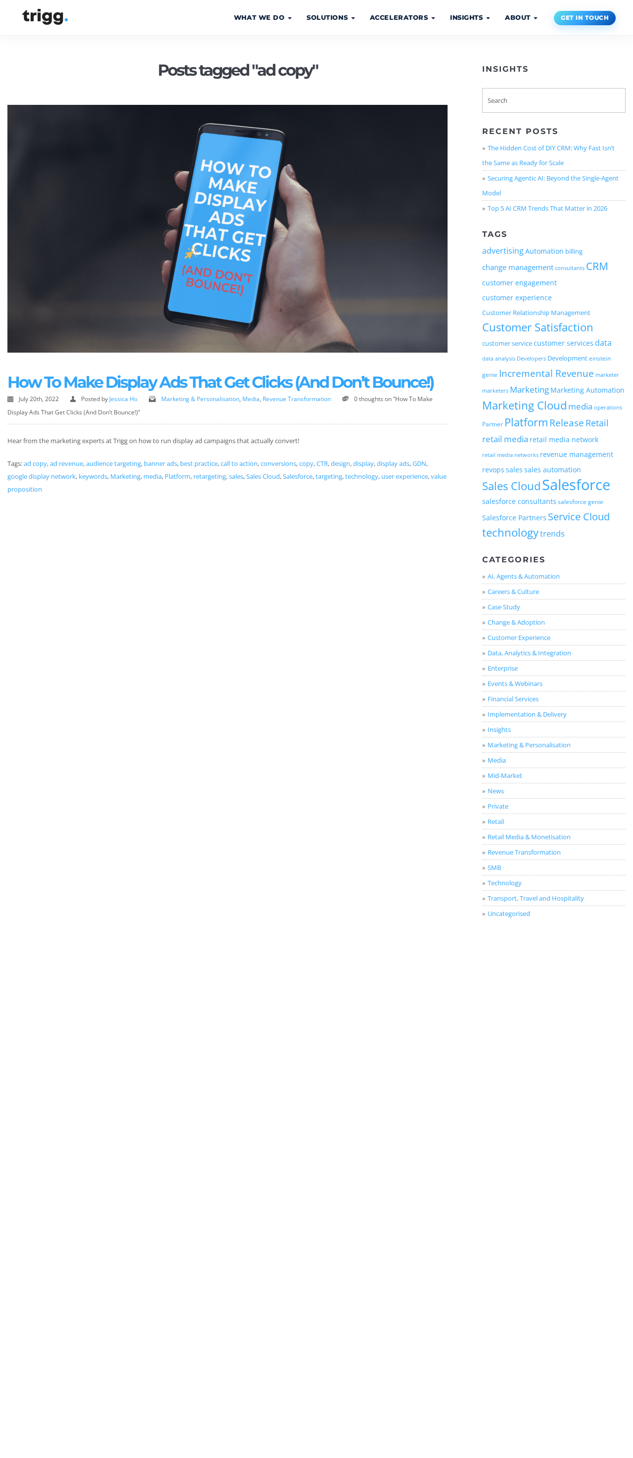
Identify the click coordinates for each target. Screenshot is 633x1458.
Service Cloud (579, 516)
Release (566, 422)
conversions (278, 463)
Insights (467, 17)
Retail (597, 423)
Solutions (328, 17)
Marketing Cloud (524, 405)
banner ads (160, 463)
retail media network (564, 439)
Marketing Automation (587, 390)
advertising (503, 250)
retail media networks (510, 455)
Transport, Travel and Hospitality (536, 898)
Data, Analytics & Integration (529, 652)
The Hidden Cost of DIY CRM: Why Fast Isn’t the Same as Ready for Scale (548, 155)
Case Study (504, 606)
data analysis (498, 358)
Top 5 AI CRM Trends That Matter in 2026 (547, 208)
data (603, 342)
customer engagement (519, 282)
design (340, 463)
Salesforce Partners (514, 517)
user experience (404, 476)
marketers (495, 390)
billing (574, 251)
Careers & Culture (513, 591)
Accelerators (400, 17)
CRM (597, 266)
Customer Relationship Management (536, 312)
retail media (505, 439)
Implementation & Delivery (527, 714)
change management (517, 267)
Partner (492, 424)
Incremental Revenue (546, 373)
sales (236, 476)
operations (608, 407)
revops (493, 469)
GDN (419, 463)
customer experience (517, 297)
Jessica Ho (123, 399)
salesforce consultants (519, 501)
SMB (494, 867)
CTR (322, 463)
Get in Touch (585, 17)
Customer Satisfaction (537, 327)
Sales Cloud (263, 476)
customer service (507, 343)
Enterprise (503, 668)
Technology (505, 882)
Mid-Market (505, 775)
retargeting (209, 476)
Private (498, 806)
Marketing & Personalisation (200, 399)
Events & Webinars (515, 683)
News (496, 790)
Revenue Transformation (297, 399)
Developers (531, 358)
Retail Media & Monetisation (529, 836)
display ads (393, 463)
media (152, 476)
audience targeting (113, 463)
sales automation (552, 469)
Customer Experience (519, 637)
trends (552, 533)
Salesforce (298, 476)
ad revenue (66, 463)
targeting (329, 476)
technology (361, 476)
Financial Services (513, 698)
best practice (199, 463)
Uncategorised (509, 913)
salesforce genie (580, 501)
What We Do (260, 17)
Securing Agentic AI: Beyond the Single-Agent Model (550, 185)
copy (306, 463)
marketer (607, 374)
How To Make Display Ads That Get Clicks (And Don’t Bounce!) (220, 382)
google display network (41, 476)
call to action (239, 463)
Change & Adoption (516, 622)
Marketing (125, 476)
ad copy (35, 463)
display (363, 463)
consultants (570, 268)
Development (567, 358)
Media (251, 399)
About (519, 17)
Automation (544, 251)
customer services (563, 343)
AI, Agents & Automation (524, 576)
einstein (600, 358)
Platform (177, 476)
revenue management (576, 454)
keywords (93, 476)
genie (489, 374)
